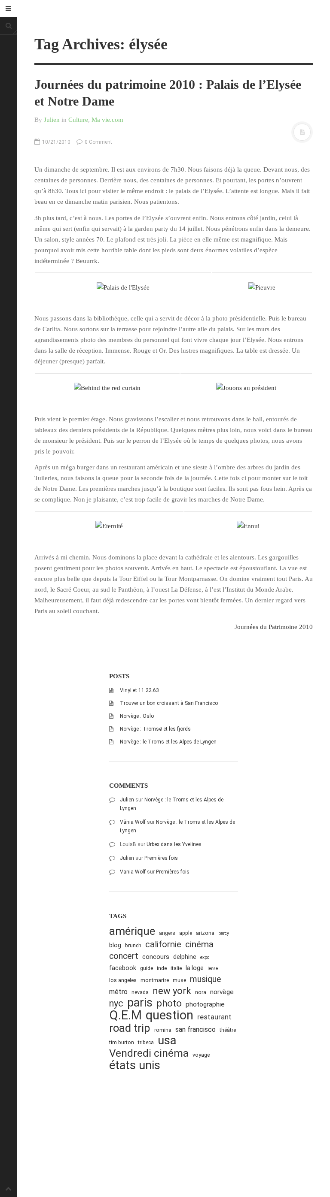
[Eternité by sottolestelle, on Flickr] (109, 525)
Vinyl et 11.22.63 (139, 690)
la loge (195, 967)
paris (140, 1003)
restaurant (214, 1017)
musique (205, 979)
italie (176, 968)
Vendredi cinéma (149, 1053)
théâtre (228, 1030)
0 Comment (97, 142)
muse (179, 980)
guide (146, 968)
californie (163, 944)
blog (115, 945)
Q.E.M (125, 1015)
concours (155, 957)
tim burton (121, 1042)
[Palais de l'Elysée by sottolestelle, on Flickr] (123, 287)
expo (204, 957)
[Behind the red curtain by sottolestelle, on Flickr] (107, 387)
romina (162, 1030)
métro (118, 992)
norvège (222, 992)
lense (213, 968)
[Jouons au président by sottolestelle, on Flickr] (246, 387)
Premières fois (161, 858)
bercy (223, 933)
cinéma (199, 944)
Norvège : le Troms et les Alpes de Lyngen (168, 742)
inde (162, 968)
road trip (129, 1028)
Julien (52, 119)
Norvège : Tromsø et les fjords (155, 729)
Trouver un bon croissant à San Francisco (169, 703)
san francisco (195, 1029)
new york (172, 990)
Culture (78, 119)
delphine (184, 956)
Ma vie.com (107, 119)
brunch (133, 945)
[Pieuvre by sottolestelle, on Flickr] (261, 287)
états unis (134, 1065)
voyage (201, 1055)
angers (167, 933)
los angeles (123, 980)
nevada (140, 992)
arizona (205, 933)
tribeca (146, 1042)
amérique (132, 931)
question (169, 1015)
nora (200, 992)
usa (167, 1040)
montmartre (155, 980)
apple (185, 933)
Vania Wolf (133, 872)
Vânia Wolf (133, 822)
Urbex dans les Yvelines (174, 844)
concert (123, 956)
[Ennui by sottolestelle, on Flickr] (248, 525)
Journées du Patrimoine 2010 (274, 626)
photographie (205, 1004)
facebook (122, 967)
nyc (116, 1003)
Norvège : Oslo (137, 716)
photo (169, 1003)
